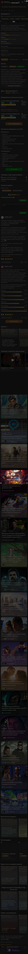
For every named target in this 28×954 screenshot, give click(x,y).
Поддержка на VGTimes (13, 111)
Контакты (3, 937)
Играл (13, 66)
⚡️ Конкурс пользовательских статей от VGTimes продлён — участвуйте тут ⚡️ (14, 6)
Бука (8, 55)
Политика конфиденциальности (13, 937)
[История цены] (14, 103)
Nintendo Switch (21, 16)
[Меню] (26, 2)
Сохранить (23, 200)
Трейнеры (3, 181)
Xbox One (14, 16)
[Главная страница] (5, 2)
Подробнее (23, 30)
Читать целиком (5, 256)
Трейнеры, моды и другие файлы (11, 175)
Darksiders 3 (11, 10)
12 (19, 23)
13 (20, 23)
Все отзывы (15, 321)
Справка (3, 936)
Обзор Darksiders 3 (16, 35)
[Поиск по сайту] (19, 2)
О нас (11, 936)
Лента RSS (3, 939)
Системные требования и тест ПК (12, 129)
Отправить (23, 212)
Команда (16, 936)
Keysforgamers (4, 109)
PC (4, 16)
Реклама (8, 936)
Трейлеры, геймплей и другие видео (13, 351)
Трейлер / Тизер (5, 369)
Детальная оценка (17, 190)
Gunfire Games (5, 51)
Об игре (5, 59)
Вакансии (21, 936)
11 (18, 23)
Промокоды (4, 111)
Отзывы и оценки (6, 185)
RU (8, 939)
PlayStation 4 (8, 16)
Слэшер (17, 18)
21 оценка (13, 39)
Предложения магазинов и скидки (12, 97)
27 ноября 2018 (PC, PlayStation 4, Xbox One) (12, 48)
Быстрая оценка (7, 190)
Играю (6, 66)
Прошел (21, 66)
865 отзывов (14, 109)
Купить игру (16, 59)
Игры (5, 10)
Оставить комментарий (9, 465)
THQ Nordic (4, 55)
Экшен (12, 18)
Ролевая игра (5, 18)
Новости (4, 326)
